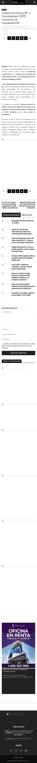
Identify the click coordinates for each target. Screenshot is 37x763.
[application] (18, 681)
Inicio (3, 7)
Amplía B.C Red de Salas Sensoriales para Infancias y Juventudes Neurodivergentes (22, 232)
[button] (3, 2)
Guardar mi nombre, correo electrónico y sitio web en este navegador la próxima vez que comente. (18, 346)
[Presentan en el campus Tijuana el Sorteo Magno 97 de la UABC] (6, 295)
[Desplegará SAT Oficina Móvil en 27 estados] (6, 223)
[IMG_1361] (18, 521)
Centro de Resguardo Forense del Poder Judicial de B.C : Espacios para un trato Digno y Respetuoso (23, 240)
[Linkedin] (21, 38)
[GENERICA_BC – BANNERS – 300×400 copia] (15, 368)
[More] (30, 38)
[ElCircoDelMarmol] (18, 405)
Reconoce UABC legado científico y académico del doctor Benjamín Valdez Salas (23, 258)
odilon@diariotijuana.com (23, 739)
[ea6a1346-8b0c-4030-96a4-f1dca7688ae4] (18, 566)
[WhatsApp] (17, 38)
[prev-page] (3, 302)
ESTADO (8, 7)
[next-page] (6, 302)
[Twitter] (13, 38)
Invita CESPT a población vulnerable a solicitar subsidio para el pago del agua (22, 267)
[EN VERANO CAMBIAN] (18, 476)
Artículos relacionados (11, 215)
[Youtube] (26, 751)
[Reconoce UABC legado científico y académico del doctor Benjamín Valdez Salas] (6, 258)
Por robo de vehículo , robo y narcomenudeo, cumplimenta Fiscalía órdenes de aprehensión (10, 205)
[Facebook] (9, 38)
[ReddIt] (26, 38)
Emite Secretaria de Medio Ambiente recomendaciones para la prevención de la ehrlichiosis (23, 286)
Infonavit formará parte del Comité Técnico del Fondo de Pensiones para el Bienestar (26, 205)
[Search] (34, 2)
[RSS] (16, 751)
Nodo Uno (27, 761)
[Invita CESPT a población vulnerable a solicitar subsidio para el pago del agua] (6, 267)
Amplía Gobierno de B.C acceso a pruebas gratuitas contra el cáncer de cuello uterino (23, 249)
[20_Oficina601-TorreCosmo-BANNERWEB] (18, 667)
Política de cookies (18, 757)
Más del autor (27, 215)
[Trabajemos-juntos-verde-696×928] (18, 430)
